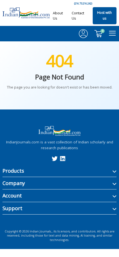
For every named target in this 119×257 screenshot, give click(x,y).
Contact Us (78, 15)
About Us (58, 15)
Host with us (104, 15)
